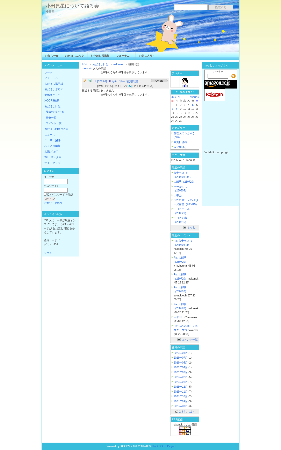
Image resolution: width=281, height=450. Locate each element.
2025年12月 (181, 386)
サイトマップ (52, 162)
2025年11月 (181, 391)
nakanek (118, 64)
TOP (84, 64)
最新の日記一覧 (55, 111)
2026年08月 (181, 352)
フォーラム (51, 77)
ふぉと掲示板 (52, 145)
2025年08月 (181, 406)
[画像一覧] (91, 81)
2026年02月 (181, 377)
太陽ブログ (51, 151)
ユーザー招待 (52, 140)
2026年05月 (181, 362)
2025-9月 (185, 92)
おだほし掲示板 (100, 55)
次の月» (194, 96)
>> (192, 92)
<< (176, 92)
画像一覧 (51, 117)
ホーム (48, 72)
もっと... (192, 227)
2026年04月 (181, 367)
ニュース (49, 134)
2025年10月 (181, 396)
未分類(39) (180, 146)
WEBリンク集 (52, 157)
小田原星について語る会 (72, 5)
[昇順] (110, 85)
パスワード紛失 (53, 203)
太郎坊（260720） (185, 181)
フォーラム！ (124, 55)
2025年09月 (181, 401)
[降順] (107, 85)
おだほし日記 (100, 64)
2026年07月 (181, 357)
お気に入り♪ (146, 55)
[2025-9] (102, 81)
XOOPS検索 (51, 100)
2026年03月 (181, 372)
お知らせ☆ (51, 55)
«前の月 (175, 96)
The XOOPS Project (163, 446)
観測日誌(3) (180, 142)
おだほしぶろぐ (74, 55)
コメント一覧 (190, 339)
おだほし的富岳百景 (56, 129)
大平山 (178, 195)
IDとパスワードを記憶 (59, 194)
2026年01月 (181, 382)
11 (190, 411)
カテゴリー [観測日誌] (124, 81)
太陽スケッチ (52, 95)
